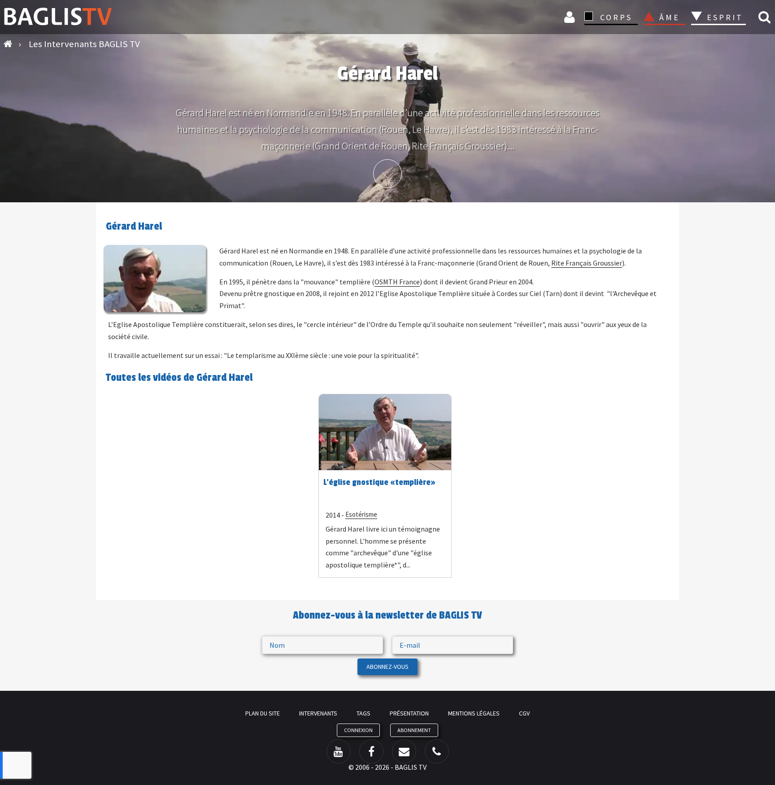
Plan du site (262, 713)
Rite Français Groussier (586, 262)
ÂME (669, 17)
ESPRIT (723, 17)
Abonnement (414, 730)
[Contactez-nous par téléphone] (437, 751)
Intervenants (318, 713)
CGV (524, 713)
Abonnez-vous (387, 667)
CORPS (616, 17)
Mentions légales (474, 713)
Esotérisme (361, 514)
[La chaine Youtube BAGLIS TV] (339, 751)
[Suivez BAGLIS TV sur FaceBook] (371, 751)
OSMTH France (397, 281)
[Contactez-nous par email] (404, 751)
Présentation (409, 713)
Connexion (571, 17)
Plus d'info (387, 173)
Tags (363, 713)
